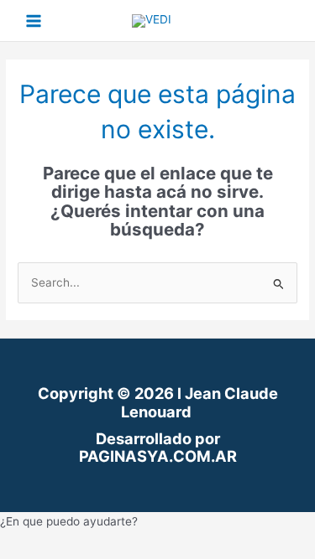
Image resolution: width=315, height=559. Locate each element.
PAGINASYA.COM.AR (158, 456)
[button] (157, 521)
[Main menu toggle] (34, 20)
